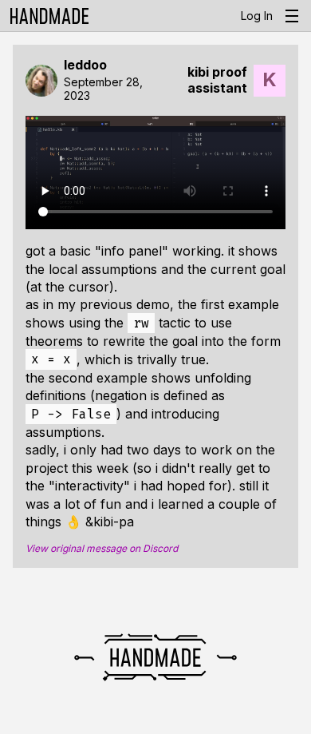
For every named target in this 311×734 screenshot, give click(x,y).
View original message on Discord (102, 548)
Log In (257, 15)
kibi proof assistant (217, 80)
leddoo (85, 65)
